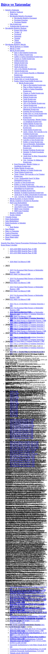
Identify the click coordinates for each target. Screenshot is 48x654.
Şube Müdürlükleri (12, 221)
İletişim (7, 239)
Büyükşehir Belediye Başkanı (15, 28)
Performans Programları (37, 243)
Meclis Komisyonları (17, 51)
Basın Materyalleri (11, 237)
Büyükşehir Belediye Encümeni (21, 16)
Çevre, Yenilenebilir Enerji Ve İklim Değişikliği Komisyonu (33, 137)
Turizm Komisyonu (21, 71)
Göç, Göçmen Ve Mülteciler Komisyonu (28, 197)
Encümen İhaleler (20, 22)
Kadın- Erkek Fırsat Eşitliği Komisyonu (28, 81)
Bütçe (13, 243)
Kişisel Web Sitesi (20, 30)
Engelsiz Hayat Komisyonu (24, 77)
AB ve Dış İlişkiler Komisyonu (25, 69)
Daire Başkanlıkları (12, 219)
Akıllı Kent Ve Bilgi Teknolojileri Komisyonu (30, 195)
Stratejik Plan (6, 243)
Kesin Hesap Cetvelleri (9, 245)
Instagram (17, 36)
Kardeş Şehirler (15, 215)
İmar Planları (9, 229)
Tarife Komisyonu (20, 65)
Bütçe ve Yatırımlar (16, 4)
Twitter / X (18, 32)
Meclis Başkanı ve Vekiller (19, 46)
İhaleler (8, 225)
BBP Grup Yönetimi (21, 211)
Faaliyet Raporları (11, 233)
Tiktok (16, 40)
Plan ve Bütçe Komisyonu (23, 55)
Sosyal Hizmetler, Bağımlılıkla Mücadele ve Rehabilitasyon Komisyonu (34, 146)
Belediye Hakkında (12, 10)
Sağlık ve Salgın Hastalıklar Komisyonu (28, 57)
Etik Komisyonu (15, 24)
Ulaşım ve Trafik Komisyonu (24, 59)
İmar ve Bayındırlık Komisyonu (25, 53)
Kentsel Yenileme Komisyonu (33, 150)
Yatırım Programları (22, 243)
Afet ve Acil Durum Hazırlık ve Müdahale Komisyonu (34, 108)
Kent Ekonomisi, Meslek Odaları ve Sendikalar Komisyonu (34, 121)
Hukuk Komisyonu (21, 63)
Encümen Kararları (21, 20)
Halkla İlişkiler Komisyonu (32, 124)
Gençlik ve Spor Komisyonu (33, 140)
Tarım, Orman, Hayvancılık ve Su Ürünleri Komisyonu (35, 133)
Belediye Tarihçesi (16, 12)
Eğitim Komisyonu (21, 61)
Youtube (17, 38)
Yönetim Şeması (11, 217)
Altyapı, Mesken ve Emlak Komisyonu (28, 170)
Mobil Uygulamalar (12, 235)
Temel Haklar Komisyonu (32, 130)
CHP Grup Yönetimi (21, 205)
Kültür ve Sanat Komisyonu (33, 142)
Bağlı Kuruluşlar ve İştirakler (15, 223)
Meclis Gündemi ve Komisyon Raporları (24, 201)
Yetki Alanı (14, 14)
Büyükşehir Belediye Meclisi (15, 44)
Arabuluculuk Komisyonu (19, 26)
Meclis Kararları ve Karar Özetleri (22, 199)
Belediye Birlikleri (16, 213)
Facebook (17, 34)
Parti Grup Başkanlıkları (18, 203)
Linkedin (17, 42)
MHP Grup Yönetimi (21, 209)
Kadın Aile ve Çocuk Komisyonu (26, 79)
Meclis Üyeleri (15, 48)
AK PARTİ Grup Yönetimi (23, 207)
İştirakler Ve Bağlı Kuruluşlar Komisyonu (29, 193)
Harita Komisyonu (20, 67)
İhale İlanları (14, 227)
